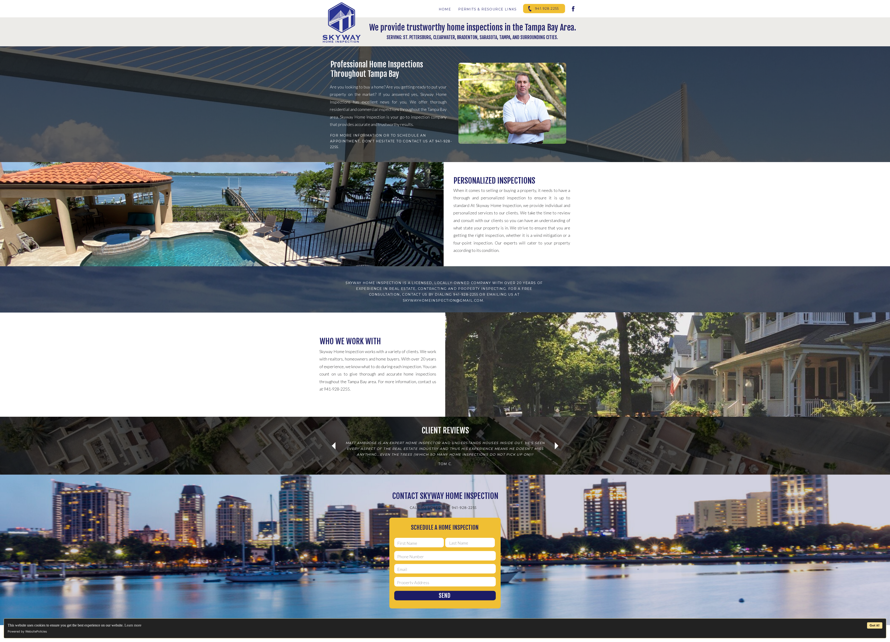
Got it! (875, 625)
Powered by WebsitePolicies (27, 631)
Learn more (132, 625)
